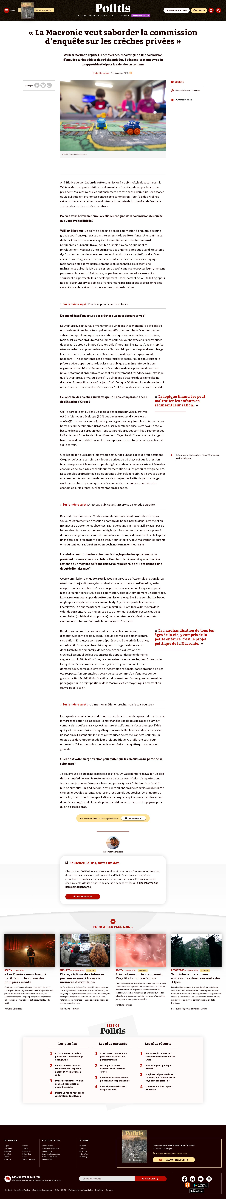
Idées (115, 15)
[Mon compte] (211, 10)
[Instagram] (209, 1179)
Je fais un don (47, 1146)
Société (105, 15)
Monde (25, 1146)
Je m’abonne (47, 1151)
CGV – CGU (60, 1190)
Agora (6, 1146)
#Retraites (84, 1154)
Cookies (109, 1190)
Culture (124, 15)
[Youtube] (201, 1179)
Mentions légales (22, 1190)
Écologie (94, 15)
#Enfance (180, 99)
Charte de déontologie (42, 1190)
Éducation (26, 1154)
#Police (83, 1148)
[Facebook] (184, 1179)
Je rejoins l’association (51, 1154)
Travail (25, 1148)
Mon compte (47, 1159)
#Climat (83, 1146)
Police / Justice (28, 1159)
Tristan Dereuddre (101, 73)
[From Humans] (187, 1185)
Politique (81, 15)
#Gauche (83, 1151)
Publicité (99, 1190)
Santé (24, 1157)
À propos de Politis (50, 1157)
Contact (8, 1190)
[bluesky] (192, 1179)
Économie (26, 1151)
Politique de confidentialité (80, 1190)
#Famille (188, 99)
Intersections (140, 15)
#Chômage (84, 1157)
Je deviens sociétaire (50, 1148)
